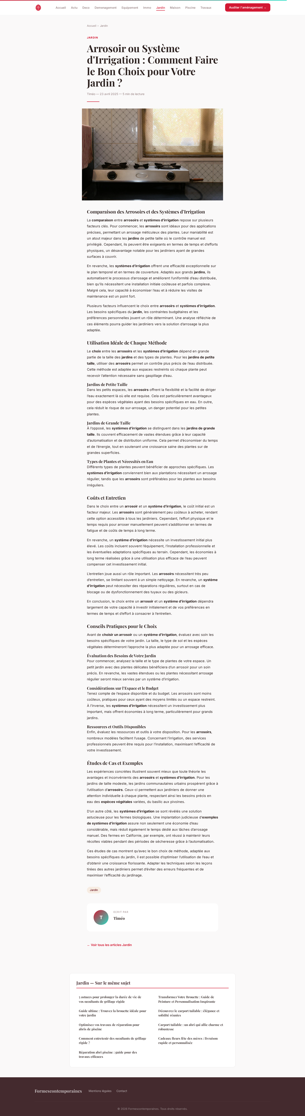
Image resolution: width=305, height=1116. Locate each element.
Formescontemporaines (58, 1091)
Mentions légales (100, 1091)
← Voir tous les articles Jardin (109, 945)
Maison (175, 7)
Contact (121, 1091)
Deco (86, 7)
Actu (74, 7)
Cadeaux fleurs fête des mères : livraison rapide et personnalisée (188, 1040)
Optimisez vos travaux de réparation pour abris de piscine (109, 1027)
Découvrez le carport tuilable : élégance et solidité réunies (188, 1013)
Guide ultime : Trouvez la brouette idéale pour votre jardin (112, 1013)
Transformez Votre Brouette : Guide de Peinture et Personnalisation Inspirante (186, 999)
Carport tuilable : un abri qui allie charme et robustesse (190, 1027)
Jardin (160, 7)
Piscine (190, 7)
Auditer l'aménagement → (247, 7)
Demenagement (106, 7)
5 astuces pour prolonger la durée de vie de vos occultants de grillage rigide (110, 999)
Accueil (61, 7)
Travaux (205, 7)
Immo (147, 7)
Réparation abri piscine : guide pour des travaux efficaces (108, 1054)
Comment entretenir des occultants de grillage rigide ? (112, 1040)
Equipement (130, 7)
